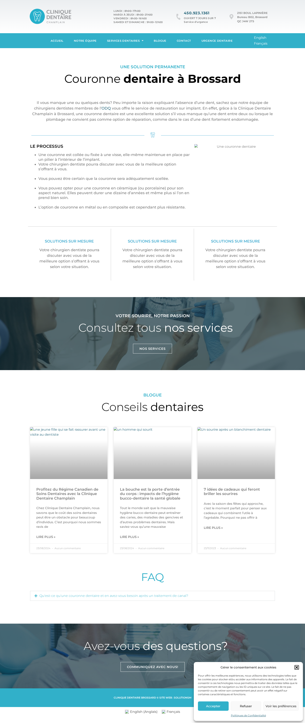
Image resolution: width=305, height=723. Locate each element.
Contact (184, 40)
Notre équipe (85, 40)
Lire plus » (45, 537)
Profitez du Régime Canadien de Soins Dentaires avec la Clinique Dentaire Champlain (67, 494)
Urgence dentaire (217, 40)
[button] (297, 667)
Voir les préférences (281, 706)
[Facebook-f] (280, 41)
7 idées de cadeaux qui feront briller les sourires (232, 491)
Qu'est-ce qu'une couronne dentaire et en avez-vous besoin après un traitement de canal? (113, 596)
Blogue (160, 40)
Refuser (246, 706)
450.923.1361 (197, 13)
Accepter (213, 706)
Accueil (57, 40)
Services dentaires (123, 40)
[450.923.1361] (178, 16)
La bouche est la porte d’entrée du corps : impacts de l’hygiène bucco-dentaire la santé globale (150, 494)
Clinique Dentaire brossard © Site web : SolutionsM (152, 697)
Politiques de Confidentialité (248, 715)
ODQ (106, 108)
